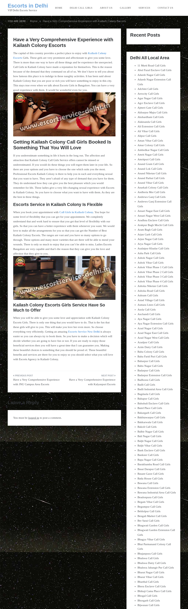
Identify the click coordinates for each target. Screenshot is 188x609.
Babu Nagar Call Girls (150, 365)
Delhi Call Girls (81, 8)
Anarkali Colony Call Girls (153, 187)
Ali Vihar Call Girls (149, 131)
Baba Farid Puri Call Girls (152, 356)
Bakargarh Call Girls (149, 412)
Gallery (125, 8)
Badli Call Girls (146, 384)
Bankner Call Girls (148, 454)
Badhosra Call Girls (149, 379)
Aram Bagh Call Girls (150, 229)
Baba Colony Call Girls (151, 351)
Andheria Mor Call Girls (151, 192)
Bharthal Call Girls (148, 581)
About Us (106, 8)
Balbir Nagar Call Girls (151, 431)
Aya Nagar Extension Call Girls (155, 323)
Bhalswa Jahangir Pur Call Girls (156, 567)
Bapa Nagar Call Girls (150, 459)
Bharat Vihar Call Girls (151, 577)
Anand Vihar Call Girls (151, 182)
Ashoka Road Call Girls (151, 290)
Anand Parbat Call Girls (151, 178)
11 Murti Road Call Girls (152, 65)
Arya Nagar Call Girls (150, 243)
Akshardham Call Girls (151, 117)
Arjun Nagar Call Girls (150, 239)
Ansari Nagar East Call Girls (154, 210)
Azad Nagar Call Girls (150, 328)
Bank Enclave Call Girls (151, 450)
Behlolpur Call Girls (149, 511)
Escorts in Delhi (28, 6)
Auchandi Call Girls (149, 314)
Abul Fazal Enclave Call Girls (154, 70)
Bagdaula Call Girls (149, 394)
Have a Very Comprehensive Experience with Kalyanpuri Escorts (92, 382)
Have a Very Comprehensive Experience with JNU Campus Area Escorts (36, 382)
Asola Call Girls (147, 309)
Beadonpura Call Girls (150, 497)
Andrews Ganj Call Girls (152, 196)
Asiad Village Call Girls (151, 300)
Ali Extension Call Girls (151, 126)
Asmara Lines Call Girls (151, 304)
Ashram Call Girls (148, 295)
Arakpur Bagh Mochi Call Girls (155, 225)
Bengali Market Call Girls (152, 516)
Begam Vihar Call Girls (151, 501)
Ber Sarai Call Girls (149, 520)
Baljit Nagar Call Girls (150, 440)
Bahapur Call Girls (148, 398)
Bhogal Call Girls (147, 595)
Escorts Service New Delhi (84, 331)
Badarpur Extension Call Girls (155, 375)
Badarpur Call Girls (149, 370)
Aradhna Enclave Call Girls (153, 220)
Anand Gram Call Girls (151, 164)
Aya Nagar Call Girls (149, 318)
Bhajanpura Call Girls (150, 553)
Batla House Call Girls (150, 478)
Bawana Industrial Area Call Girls (157, 492)
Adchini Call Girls (148, 88)
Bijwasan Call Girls (149, 605)
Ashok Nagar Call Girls (151, 257)
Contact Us (165, 8)
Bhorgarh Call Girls (149, 600)
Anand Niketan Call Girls (152, 173)
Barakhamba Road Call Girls (154, 464)
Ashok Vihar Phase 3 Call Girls (155, 276)
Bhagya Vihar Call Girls (151, 539)
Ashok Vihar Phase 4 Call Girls (155, 281)
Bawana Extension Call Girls (154, 487)
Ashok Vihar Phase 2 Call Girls (155, 272)
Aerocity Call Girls (148, 93)
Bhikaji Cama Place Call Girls (154, 591)
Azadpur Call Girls (148, 342)
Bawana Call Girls (148, 483)
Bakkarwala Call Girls (150, 422)
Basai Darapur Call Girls (151, 469)
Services (144, 8)
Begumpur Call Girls (149, 506)
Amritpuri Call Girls (149, 159)
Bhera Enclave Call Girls (152, 586)
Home (58, 8)
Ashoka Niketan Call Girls (153, 286)
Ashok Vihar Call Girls (151, 262)
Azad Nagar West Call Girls (153, 337)
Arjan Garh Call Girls (150, 234)
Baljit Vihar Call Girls (150, 445)
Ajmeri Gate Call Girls (150, 107)
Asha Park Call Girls (149, 253)
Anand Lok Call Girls (150, 168)
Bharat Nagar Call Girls (151, 572)
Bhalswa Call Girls (148, 558)
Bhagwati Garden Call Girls (153, 525)
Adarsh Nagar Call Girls (151, 74)
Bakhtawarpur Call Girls (151, 417)
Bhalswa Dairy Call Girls (152, 563)
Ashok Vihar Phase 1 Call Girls (155, 267)
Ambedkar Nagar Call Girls (153, 150)
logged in (33, 417)
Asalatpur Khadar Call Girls (153, 248)
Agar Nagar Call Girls (150, 98)
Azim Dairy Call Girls (150, 347)
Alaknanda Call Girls (150, 121)
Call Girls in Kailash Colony (76, 212)
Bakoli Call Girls (147, 426)
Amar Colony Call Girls (151, 145)
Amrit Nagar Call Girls (150, 154)
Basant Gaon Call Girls (151, 473)
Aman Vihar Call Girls (150, 140)
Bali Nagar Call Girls (149, 436)
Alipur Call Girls (147, 135)
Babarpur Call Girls (149, 361)
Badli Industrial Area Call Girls (155, 389)
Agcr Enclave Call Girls (151, 103)
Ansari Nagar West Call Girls (154, 215)
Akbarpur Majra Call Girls (152, 112)
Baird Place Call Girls (150, 408)
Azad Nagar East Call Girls (153, 332)
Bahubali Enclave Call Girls (153, 403)
